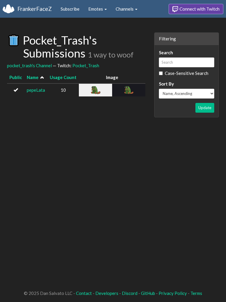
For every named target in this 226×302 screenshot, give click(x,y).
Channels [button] (125, 9)
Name (33, 77)
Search (166, 52)
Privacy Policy (173, 293)
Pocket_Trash (85, 65)
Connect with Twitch (199, 9)
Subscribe (70, 9)
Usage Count (63, 77)
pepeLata (36, 90)
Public (15, 77)
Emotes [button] (96, 9)
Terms (196, 293)
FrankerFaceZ (34, 8)
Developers (106, 293)
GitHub (148, 293)
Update (204, 107)
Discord (129, 293)
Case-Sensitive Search (186, 73)
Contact (84, 293)
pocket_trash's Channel (29, 65)
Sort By (166, 83)
